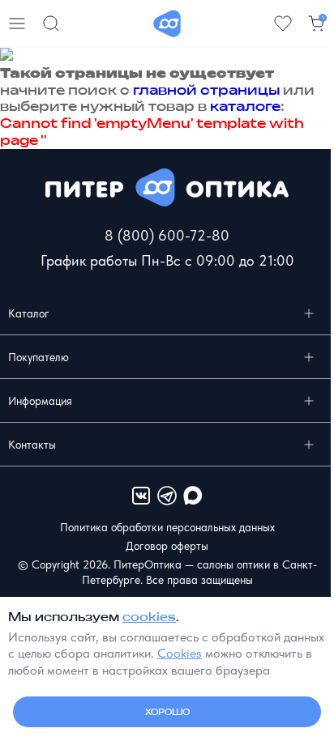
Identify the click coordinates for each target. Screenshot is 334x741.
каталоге (245, 106)
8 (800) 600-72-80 (167, 235)
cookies (149, 617)
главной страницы (206, 90)
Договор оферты (167, 545)
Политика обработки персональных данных (167, 527)
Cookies (179, 653)
